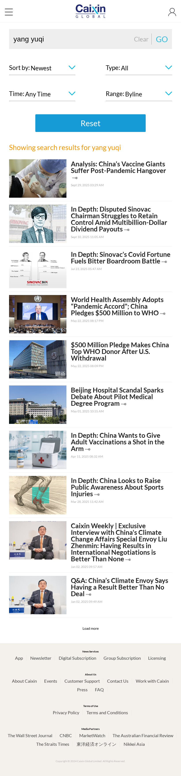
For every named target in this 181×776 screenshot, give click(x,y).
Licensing (157, 658)
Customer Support (82, 681)
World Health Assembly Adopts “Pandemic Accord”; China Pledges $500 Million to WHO (117, 306)
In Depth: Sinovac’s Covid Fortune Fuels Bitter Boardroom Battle (120, 257)
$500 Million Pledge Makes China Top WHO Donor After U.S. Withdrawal (120, 351)
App (19, 658)
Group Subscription (122, 658)
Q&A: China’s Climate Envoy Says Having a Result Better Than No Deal (119, 587)
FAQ (99, 689)
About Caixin (24, 681)
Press (82, 689)
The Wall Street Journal (30, 735)
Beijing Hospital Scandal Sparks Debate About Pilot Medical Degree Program (117, 396)
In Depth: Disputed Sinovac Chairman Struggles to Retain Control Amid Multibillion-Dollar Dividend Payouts (119, 219)
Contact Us (117, 681)
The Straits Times (52, 744)
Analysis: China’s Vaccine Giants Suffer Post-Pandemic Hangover (118, 167)
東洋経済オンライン (96, 744)
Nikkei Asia (134, 744)
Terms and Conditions (107, 712)
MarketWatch (92, 735)
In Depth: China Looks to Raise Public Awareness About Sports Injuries (117, 487)
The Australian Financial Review (143, 735)
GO (162, 39)
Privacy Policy (66, 712)
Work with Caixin (152, 681)
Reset (90, 123)
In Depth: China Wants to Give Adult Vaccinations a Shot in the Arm (117, 441)
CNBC (66, 735)
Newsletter (40, 658)
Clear (141, 39)
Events (50, 681)
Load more (91, 628)
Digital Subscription (77, 658)
